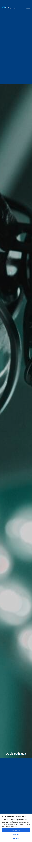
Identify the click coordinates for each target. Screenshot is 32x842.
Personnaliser (16, 834)
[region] (16, 828)
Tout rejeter (16, 838)
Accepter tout (16, 830)
